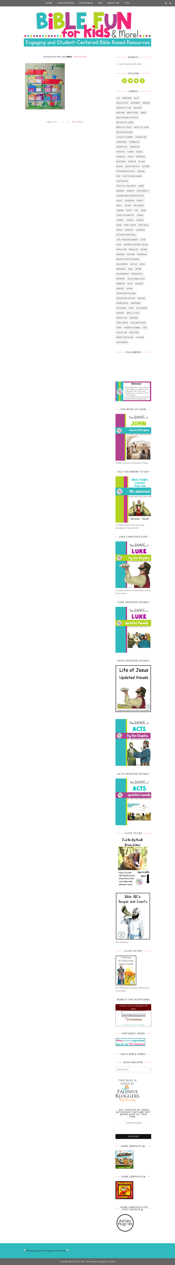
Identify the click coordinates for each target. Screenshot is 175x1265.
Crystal (120, 152)
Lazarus (140, 230)
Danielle (120, 157)
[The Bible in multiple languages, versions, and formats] (133, 1021)
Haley (119, 201)
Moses (144, 249)
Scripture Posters (126, 293)
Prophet (120, 279)
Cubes (130, 152)
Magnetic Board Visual (136, 245)
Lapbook (129, 230)
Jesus (129, 210)
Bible (143, 113)
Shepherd (136, 303)
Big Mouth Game (124, 122)
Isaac (119, 205)
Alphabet (135, 103)
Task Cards (122, 323)
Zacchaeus (122, 342)
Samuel (120, 289)
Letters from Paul (126, 235)
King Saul (144, 225)
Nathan (131, 254)
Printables (86, 3)
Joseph (120, 220)
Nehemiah (142, 254)
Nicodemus (122, 264)
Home (48, 3)
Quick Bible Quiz (136, 279)
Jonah (140, 215)
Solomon (121, 308)
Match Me (121, 249)
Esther (145, 166)
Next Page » (78, 122)
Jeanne (120, 210)
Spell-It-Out (133, 313)
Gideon (130, 191)
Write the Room (124, 337)
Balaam (138, 108)
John (143, 210)
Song (131, 308)
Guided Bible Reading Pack (130, 196)
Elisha (119, 166)
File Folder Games (132, 176)
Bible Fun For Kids (77, 1261)
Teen (118, 328)
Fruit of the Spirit (126, 186)
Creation (134, 147)
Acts (136, 98)
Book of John (141, 127)
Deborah (140, 157)
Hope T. (140, 201)
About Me (113, 3)
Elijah (142, 162)
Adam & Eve (122, 103)
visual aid (121, 332)
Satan (129, 289)
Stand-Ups (121, 318)
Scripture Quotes (125, 298)
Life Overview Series (127, 240)
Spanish (120, 313)
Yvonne (140, 337)
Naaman (120, 254)
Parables (121, 269)
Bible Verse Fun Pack (127, 118)
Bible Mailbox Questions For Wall (45, 67)
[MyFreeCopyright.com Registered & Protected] (45, 1251)
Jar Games (138, 205)
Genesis (120, 191)
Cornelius (134, 142)
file (118, 176)
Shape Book (122, 303)
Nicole (133, 264)
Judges (140, 220)
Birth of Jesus (124, 127)
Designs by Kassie (107, 1261)
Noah (142, 264)
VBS (100, 3)
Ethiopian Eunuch (125, 171)
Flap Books (122, 181)
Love (143, 240)
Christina (121, 142)
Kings (119, 230)
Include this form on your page (133, 1025)
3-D (118, 98)
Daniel (139, 152)
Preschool (137, 274)
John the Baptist (125, 215)
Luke (118, 245)
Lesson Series (65, 3)
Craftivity (122, 147)
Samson (139, 284)
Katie (119, 225)
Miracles (133, 249)
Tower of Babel (132, 328)
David (131, 157)
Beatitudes (132, 113)
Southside (141, 308)
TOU (127, 3)
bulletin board (124, 132)
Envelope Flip (132, 166)
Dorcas (132, 162)
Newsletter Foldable (128, 259)
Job (136, 210)
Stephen (134, 318)
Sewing (141, 298)
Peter (138, 269)
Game (141, 186)
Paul (130, 269)
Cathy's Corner (124, 137)
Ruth (130, 284)
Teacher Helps (138, 323)
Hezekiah (129, 201)
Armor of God (123, 108)
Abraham (126, 98)
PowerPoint (122, 274)
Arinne (146, 103)
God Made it (143, 191)
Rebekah (120, 284)
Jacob (127, 205)
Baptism (120, 113)
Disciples (121, 162)
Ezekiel (141, 171)
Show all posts (80, 57)
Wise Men (134, 332)
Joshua (130, 220)
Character (141, 137)
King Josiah (130, 225)
